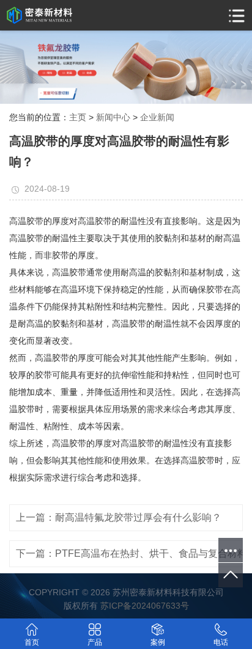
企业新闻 (157, 117)
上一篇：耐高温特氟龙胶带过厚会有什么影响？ (118, 517)
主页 (77, 117)
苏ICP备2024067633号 (144, 606)
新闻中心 (113, 117)
